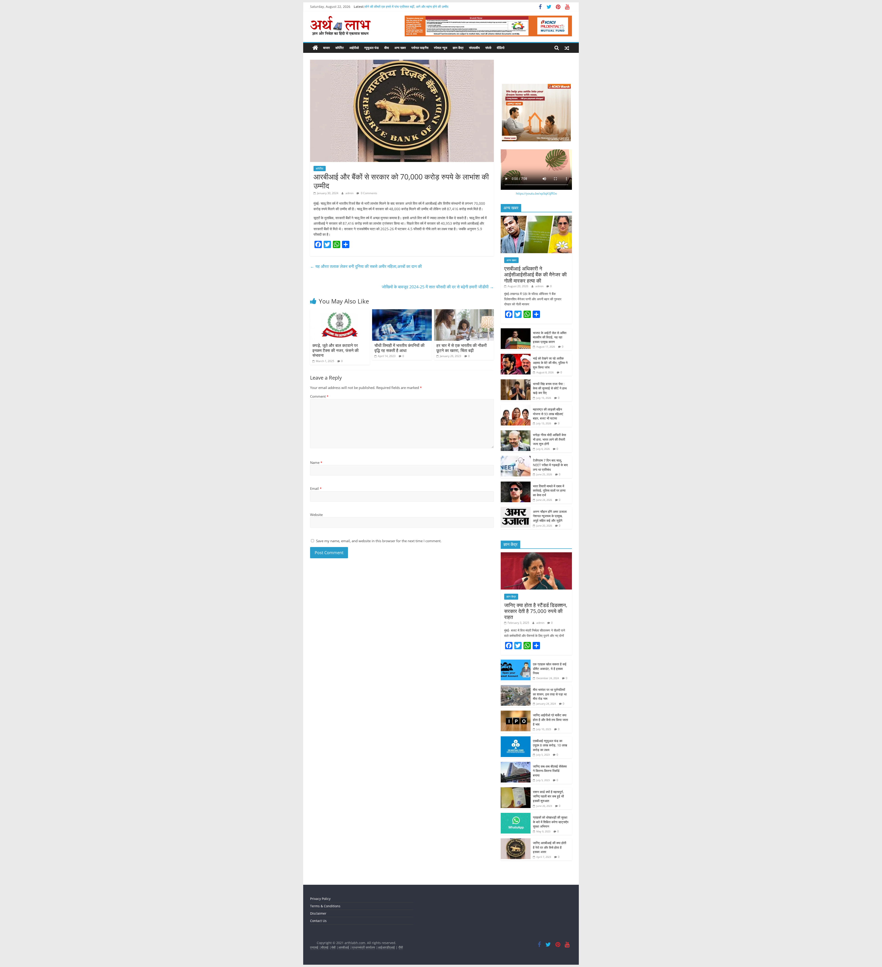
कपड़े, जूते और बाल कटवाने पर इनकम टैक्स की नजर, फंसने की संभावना (335, 350)
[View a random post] (567, 48)
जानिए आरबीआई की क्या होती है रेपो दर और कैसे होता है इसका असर (549, 847)
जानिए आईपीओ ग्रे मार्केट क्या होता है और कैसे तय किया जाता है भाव (550, 719)
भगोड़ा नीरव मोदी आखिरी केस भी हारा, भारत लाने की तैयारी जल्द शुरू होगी (549, 439)
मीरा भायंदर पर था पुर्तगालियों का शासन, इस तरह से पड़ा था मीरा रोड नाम (550, 694)
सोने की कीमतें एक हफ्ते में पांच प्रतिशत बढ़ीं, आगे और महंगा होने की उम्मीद (406, 6)
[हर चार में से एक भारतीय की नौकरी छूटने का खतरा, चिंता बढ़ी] (464, 312)
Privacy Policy (320, 898)
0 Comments (368, 193)
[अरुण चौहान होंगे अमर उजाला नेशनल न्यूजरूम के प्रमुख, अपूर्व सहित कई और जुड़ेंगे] (516, 509)
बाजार (326, 47)
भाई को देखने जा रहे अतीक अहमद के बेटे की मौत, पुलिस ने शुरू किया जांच (550, 362)
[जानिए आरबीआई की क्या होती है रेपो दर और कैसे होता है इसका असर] (516, 841)
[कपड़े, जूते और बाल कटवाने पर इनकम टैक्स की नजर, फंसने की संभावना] (340, 312)
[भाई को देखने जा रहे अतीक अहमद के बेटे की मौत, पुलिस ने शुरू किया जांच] (516, 356)
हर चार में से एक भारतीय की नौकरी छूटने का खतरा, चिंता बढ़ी (461, 348)
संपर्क (488, 47)
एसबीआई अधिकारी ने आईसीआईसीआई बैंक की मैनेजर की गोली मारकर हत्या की (535, 274)
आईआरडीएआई (386, 947)
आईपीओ (354, 47)
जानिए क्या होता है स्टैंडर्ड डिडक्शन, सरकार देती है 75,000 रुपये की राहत (535, 611)
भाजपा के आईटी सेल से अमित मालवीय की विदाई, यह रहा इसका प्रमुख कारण (549, 337)
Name (316, 462)
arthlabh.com (355, 943)
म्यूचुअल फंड (371, 47)
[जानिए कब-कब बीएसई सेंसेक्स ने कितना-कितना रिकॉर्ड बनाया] (516, 764)
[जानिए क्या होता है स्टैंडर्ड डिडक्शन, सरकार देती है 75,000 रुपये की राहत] (536, 555)
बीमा (386, 47)
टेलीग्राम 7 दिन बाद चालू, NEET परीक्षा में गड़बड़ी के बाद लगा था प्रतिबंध (550, 464)
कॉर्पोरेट (339, 47)
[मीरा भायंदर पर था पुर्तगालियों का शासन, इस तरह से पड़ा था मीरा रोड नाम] (516, 687)
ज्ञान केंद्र (458, 47)
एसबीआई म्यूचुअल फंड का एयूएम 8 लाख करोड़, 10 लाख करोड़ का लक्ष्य (550, 745)
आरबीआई (344, 947)
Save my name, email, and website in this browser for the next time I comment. (378, 541)
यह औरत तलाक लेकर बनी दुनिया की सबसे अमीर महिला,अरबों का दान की (366, 266)
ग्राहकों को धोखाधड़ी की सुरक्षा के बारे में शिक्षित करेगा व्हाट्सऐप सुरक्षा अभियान (550, 821)
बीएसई (324, 947)
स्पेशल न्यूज (440, 47)
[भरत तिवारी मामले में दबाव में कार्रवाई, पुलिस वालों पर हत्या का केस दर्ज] (516, 484)
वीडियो (500, 47)
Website (316, 514)
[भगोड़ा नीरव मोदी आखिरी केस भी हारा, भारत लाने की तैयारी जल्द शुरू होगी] (516, 433)
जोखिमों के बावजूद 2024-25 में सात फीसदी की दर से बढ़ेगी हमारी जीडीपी (438, 286)
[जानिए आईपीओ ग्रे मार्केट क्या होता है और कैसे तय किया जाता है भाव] (516, 713)
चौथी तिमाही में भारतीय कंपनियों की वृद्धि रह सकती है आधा (399, 348)
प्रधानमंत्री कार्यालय (363, 947)
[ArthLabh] (315, 48)
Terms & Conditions (325, 906)
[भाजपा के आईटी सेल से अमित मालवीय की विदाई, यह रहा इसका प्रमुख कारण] (516, 331)
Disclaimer (318, 913)
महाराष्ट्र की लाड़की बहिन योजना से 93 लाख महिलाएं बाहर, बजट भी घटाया (548, 413)
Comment (319, 396)
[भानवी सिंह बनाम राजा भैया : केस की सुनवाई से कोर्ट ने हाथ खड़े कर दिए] (516, 382)
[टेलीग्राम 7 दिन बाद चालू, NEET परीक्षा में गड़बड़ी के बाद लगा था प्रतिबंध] (516, 458)
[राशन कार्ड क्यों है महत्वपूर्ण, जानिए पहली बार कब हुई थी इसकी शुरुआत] (516, 790)
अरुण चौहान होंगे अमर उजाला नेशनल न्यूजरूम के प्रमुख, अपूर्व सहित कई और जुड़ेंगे (550, 516)
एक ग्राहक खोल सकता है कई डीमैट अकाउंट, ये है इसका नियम (549, 668)
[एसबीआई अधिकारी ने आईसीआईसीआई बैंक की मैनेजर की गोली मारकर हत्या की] (536, 218)
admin (349, 193)
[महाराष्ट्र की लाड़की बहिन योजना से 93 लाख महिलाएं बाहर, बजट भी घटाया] (516, 407)
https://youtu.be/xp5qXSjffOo (536, 193)
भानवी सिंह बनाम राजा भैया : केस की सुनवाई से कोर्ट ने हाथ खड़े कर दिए (550, 388)
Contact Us (318, 921)
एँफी (401, 947)
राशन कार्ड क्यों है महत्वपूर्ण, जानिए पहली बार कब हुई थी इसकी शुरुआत (548, 796)
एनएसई (314, 947)
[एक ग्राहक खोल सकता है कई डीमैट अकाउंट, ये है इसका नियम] (516, 662)
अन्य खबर (400, 47)
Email (316, 488)
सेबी (333, 947)
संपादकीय (474, 47)
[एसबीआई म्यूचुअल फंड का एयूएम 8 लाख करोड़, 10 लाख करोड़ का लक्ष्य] (516, 739)
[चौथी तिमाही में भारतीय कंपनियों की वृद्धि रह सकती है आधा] (402, 312)
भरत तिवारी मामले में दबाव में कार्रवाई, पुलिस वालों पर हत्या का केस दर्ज (549, 490)
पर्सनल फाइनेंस (419, 47)
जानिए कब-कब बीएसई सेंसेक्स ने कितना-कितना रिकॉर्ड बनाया (550, 770)
